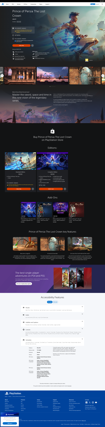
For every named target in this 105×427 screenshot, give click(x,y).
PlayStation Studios (9, 405)
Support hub (55, 401)
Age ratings (71, 405)
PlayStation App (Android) (90, 407)
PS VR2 (22, 405)
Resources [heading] (71, 399)
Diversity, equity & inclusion (42, 406)
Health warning (72, 406)
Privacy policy (67, 424)
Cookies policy (87, 424)
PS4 (21, 403)
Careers (6, 403)
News (40, 4)
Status (54, 405)
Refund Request (56, 410)
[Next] (102, 75)
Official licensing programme (75, 410)
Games (18, 4)
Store (7, 4)
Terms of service (72, 401)
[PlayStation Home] (2, 4)
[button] (19, 59)
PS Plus (25, 4)
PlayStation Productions (9, 406)
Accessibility (39, 403)
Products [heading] (23, 399)
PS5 (13, 4)
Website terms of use (75, 424)
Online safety (39, 405)
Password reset (56, 408)
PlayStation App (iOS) (89, 405)
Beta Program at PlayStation (90, 408)
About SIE (7, 401)
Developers (71, 408)
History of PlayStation (9, 410)
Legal (62, 424)
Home (6, 396)
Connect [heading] (87, 399)
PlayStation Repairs (57, 406)
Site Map (82, 424)
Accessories (33, 4)
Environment (39, 401)
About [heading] (6, 399)
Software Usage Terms (95, 424)
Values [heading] (38, 399)
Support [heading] (55, 399)
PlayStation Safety (56, 403)
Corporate (7, 408)
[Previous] (2, 75)
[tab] (49, 302)
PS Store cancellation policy (74, 403)
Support (47, 4)
